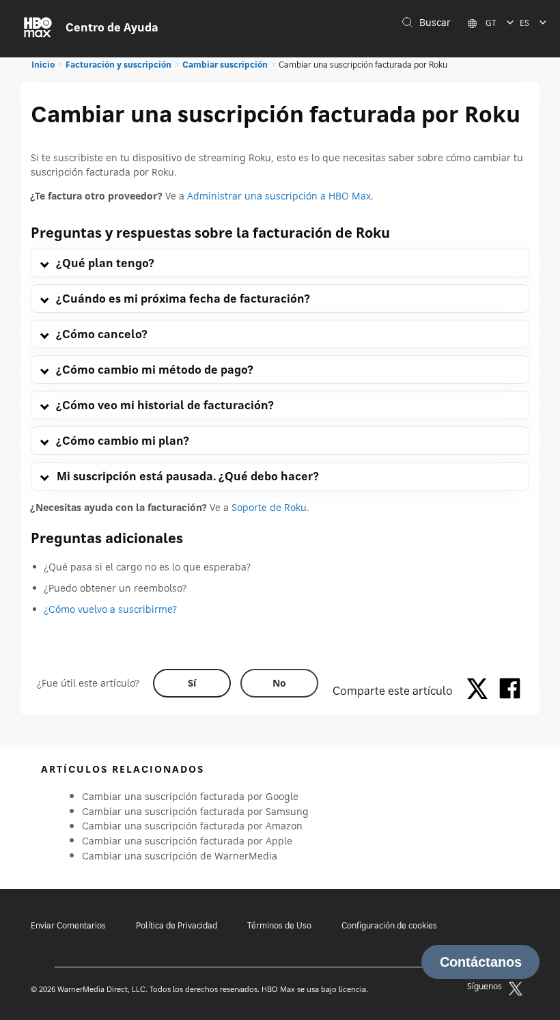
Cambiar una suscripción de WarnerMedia (179, 855)
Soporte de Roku (269, 507)
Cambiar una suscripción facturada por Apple (187, 840)
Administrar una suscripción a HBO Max (279, 195)
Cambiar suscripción (225, 64)
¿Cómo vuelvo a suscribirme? (110, 609)
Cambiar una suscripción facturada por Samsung (195, 811)
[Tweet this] (480, 690)
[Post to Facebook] (509, 690)
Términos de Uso (279, 925)
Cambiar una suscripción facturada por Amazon (192, 825)
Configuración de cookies (389, 925)
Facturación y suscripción (118, 64)
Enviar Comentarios (68, 925)
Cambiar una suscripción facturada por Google (190, 796)
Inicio (43, 64)
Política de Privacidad (176, 925)
